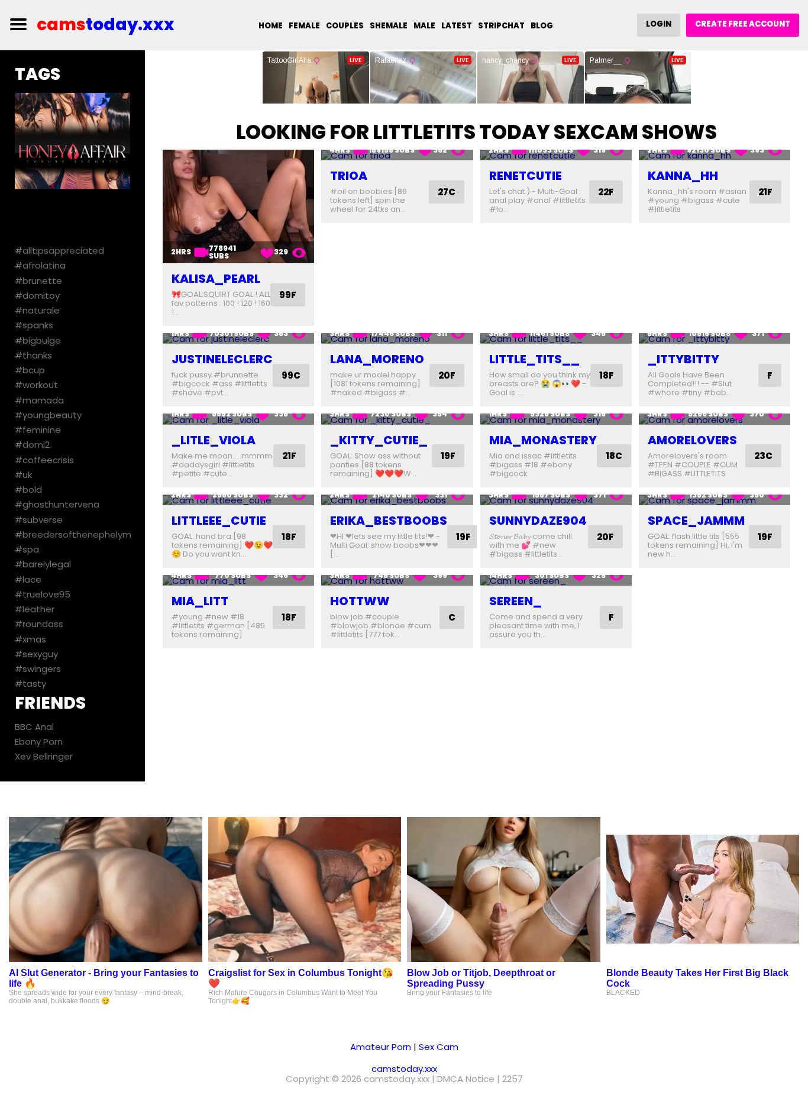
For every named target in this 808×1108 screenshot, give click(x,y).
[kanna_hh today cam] (714, 155)
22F (606, 192)
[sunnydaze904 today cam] (556, 500)
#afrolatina (40, 265)
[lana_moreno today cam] (397, 338)
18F (606, 375)
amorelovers (692, 440)
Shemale (389, 25)
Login (658, 24)
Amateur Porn (380, 1047)
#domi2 (32, 444)
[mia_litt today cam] (238, 580)
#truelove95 (42, 594)
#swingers (38, 669)
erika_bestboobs (388, 520)
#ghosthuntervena (57, 504)
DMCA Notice (466, 1079)
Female (304, 25)
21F (765, 192)
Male (424, 25)
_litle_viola (214, 440)
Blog (542, 25)
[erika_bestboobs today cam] (397, 500)
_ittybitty (683, 359)
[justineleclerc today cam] (238, 338)
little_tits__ (534, 359)
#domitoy (37, 295)
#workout (36, 385)
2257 (512, 1079)
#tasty (30, 683)
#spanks (34, 325)
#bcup (30, 370)
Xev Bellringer (44, 756)
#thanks (33, 355)
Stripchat (501, 25)
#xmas (30, 639)
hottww (360, 601)
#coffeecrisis (44, 460)
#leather (34, 609)
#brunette (38, 280)
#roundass (39, 624)
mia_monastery (543, 440)
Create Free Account (742, 24)
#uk (23, 475)
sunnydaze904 (538, 520)
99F (287, 295)
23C (763, 456)
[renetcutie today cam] (556, 155)
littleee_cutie (219, 520)
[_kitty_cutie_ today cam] (397, 419)
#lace (28, 579)
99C (291, 375)
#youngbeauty (48, 415)
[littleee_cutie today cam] (238, 500)
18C (614, 456)
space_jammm (696, 520)
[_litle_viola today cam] (238, 419)
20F (446, 375)
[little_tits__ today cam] (556, 338)
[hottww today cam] (397, 580)
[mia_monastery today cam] (556, 419)
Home (270, 25)
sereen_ (515, 601)
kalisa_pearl (216, 278)
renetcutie (525, 175)
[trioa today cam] (397, 155)
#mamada (39, 400)
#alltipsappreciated (59, 250)
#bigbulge (38, 340)
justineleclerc (222, 359)
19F (448, 456)
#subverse (39, 519)
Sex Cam (438, 1047)
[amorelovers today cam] (714, 419)
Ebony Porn (39, 741)
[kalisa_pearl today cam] (238, 206)
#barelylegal (43, 564)
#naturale (37, 310)
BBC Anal (34, 727)
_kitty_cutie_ (379, 440)
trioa (348, 175)
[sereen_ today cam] (556, 580)
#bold (28, 489)
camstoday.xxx (404, 1068)
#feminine (38, 430)
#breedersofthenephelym (73, 534)
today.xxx (105, 24)
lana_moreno (377, 359)
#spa (27, 549)
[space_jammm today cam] (714, 500)
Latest (456, 25)
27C (446, 192)
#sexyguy (36, 654)
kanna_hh (683, 175)
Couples (345, 25)
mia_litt (200, 601)
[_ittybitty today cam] (714, 338)
